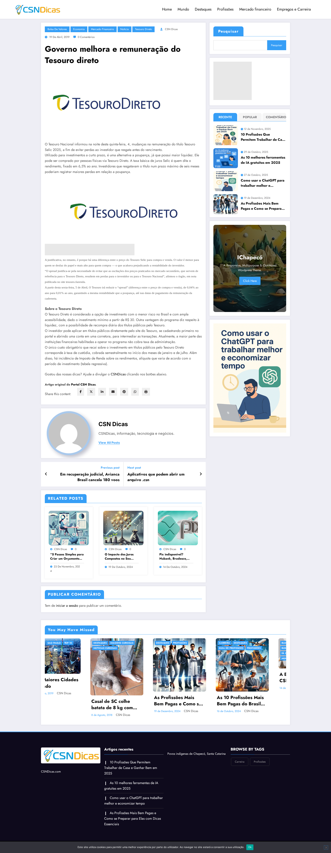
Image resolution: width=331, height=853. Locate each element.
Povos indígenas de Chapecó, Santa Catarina (196, 750)
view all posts (109, 443)
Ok (250, 847)
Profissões (225, 9)
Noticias (184, 658)
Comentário (275, 117)
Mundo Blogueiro (163, 658)
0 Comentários (86, 37)
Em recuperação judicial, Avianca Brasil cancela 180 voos (90, 477)
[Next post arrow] (201, 474)
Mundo (183, 9)
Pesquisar (228, 31)
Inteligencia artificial (229, 658)
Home (167, 9)
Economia (79, 29)
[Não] (326, 847)
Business (157, 648)
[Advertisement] (232, 81)
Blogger (158, 643)
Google (242, 648)
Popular (250, 117)
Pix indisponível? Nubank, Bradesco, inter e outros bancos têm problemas (174, 556)
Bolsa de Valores (57, 29)
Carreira (95, 643)
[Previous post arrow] (46, 474)
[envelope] (113, 392)
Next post (134, 467)
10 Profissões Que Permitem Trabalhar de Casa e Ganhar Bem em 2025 (263, 137)
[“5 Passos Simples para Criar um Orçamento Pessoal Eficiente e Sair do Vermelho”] (69, 528)
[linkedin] (102, 392)
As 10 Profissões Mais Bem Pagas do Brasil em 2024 (111, 700)
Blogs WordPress (178, 643)
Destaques (203, 9)
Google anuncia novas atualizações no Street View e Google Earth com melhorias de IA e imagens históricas (237, 677)
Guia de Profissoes (102, 648)
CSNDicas (119, 374)
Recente (225, 117)
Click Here (250, 281)
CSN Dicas (171, 29)
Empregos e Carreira (294, 9)
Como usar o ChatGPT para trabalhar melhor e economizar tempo (262, 183)
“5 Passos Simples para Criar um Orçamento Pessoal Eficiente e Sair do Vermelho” (67, 556)
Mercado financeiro (255, 9)
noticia (124, 29)
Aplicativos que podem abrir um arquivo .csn (155, 477)
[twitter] (91, 392)
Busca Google (224, 643)
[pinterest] (124, 392)
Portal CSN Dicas (83, 384)
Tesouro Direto (143, 29)
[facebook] (80, 392)
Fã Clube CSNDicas (163, 653)
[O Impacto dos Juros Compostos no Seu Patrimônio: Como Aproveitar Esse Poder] (123, 528)
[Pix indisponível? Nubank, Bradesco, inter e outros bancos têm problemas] (178, 528)
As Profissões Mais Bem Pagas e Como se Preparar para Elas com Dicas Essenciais (262, 206)
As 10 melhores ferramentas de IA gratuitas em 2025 (263, 160)
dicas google (224, 648)
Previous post (110, 467)
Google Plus (223, 653)
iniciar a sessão (67, 605)
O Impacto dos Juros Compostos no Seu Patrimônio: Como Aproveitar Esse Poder (121, 556)
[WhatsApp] (135, 392)
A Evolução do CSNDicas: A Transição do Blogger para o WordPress (175, 677)
